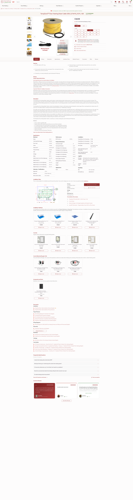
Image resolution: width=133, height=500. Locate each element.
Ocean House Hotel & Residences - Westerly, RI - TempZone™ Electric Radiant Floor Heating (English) (54, 349)
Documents (84, 59)
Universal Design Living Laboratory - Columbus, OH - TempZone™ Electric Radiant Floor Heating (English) (55, 350)
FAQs (91, 59)
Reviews (96, 59)
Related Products (76, 59)
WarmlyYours (7, 1)
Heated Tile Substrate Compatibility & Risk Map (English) (45, 318)
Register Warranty (39, 330)
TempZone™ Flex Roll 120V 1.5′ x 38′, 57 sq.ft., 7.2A (78, 199)
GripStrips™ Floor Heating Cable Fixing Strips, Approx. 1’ (92, 222)
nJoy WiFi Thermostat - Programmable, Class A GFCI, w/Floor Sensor (82, 205)
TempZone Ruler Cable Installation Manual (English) (45, 308)
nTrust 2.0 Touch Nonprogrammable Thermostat (41, 245)
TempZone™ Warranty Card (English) (42, 328)
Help (115, 5)
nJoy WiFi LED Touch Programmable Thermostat (75, 245)
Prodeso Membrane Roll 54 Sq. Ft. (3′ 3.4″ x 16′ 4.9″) (41, 222)
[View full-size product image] (52, 36)
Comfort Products (79, 5)
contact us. (86, 181)
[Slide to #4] (29, 32)
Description (49, 59)
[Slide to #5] (29, 36)
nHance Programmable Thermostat (58, 244)
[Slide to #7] (29, 44)
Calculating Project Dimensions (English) (42, 315)
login (85, 41)
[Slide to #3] (29, 27)
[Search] (111, 2)
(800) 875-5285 (8, 2)
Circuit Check (71, 201)
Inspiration (98, 5)
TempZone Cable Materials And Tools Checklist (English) (45, 320)
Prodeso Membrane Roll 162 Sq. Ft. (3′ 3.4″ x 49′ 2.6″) (58, 222)
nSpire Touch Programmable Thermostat (91, 245)
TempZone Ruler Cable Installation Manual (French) (44, 309)
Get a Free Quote (92, 187)
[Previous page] (35, 37)
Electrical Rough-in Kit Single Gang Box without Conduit (41, 268)
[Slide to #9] (29, 53)
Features (36, 59)
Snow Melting (24, 5)
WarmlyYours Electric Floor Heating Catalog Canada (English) (46, 340)
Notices (42, 59)
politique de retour (55, 85)
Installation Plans (66, 59)
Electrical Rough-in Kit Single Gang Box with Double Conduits (80, 203)
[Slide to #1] (29, 19)
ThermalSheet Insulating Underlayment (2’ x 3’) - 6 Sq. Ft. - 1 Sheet (41, 291)
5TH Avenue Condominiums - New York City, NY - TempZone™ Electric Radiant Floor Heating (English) (54, 344)
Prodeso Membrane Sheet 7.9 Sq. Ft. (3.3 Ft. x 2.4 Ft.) (75, 222)
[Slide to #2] (29, 23)
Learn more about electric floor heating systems (42, 132)
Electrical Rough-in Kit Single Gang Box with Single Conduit (58, 268)
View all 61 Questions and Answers (40, 377)
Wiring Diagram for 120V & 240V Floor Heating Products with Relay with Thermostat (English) (52, 324)
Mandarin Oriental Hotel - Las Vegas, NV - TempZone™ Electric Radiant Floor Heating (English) (53, 347)
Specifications (57, 59)
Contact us (92, 40)
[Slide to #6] (29, 40)
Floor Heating (5, 5)
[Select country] (13, 2)
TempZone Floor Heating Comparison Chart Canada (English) (46, 334)
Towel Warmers (59, 5)
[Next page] (71, 37)
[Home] (2, 2)
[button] (123, 2)
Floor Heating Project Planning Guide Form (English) (45, 317)
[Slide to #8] (29, 49)
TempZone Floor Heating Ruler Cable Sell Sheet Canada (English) (47, 336)
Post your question (96, 377)
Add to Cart (42, 227)
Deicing (41, 5)
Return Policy (71, 92)
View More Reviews (66, 400)
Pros (130, 5)
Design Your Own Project (92, 184)
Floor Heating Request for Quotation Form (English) (44, 313)
